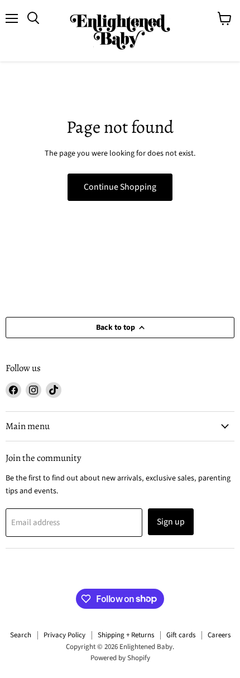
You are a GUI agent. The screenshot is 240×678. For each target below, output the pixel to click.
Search (20, 635)
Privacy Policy (64, 635)
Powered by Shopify (120, 658)
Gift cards (180, 635)
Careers (219, 635)
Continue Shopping (120, 187)
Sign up (171, 522)
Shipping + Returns (126, 635)
